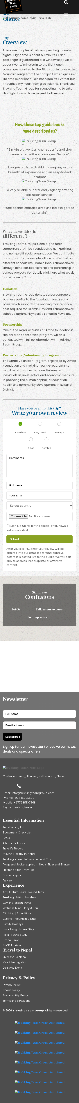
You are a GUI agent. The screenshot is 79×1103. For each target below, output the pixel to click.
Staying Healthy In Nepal (19, 854)
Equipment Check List (17, 832)
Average (59, 432)
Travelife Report (13, 848)
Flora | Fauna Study (15, 934)
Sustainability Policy (15, 995)
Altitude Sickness (14, 843)
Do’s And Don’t (12, 967)
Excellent (20, 432)
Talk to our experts (50, 609)
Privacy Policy (12, 984)
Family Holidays (13, 924)
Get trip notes (38, 617)
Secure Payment (14, 875)
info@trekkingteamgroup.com (33, 793)
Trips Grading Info (14, 827)
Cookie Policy (11, 990)
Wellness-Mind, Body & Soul (20, 908)
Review (7, 880)
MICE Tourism (12, 945)
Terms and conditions (16, 1000)
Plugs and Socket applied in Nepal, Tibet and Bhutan (36, 864)
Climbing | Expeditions (17, 913)
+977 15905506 (23, 797)
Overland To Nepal (14, 957)
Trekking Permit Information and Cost (27, 859)
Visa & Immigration (15, 962)
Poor (31, 448)
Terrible (46, 448)
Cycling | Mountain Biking (19, 918)
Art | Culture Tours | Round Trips (23, 892)
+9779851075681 (25, 802)
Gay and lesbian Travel (17, 902)
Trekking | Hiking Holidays (19, 897)
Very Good (40, 432)
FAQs (16, 609)
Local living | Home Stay (18, 929)
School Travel (11, 940)
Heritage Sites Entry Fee (19, 870)
